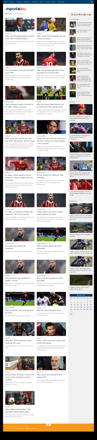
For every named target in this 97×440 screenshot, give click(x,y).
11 (74, 304)
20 (81, 307)
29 (87, 309)
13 (81, 304)
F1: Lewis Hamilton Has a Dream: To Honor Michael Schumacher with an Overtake (80, 118)
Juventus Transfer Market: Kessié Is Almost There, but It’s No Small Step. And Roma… (84, 62)
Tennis (41, 2)
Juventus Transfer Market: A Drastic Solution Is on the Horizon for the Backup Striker (84, 93)
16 (90, 304)
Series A (7, 33)
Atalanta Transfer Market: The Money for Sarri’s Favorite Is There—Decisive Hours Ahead (84, 39)
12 (77, 304)
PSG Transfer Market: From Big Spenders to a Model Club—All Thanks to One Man (84, 55)
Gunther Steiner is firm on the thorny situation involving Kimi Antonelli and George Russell (80, 155)
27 (81, 309)
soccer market (41, 67)
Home (5, 2)
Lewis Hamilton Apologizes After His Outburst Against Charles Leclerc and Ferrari (80, 193)
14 (84, 304)
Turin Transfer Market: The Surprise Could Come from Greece (83, 86)
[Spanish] (75, 14)
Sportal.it (16, 428)
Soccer (11, 2)
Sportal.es (33, 428)
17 (71, 307)
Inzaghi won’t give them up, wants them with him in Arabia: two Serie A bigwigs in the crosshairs (51, 141)
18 (74, 307)
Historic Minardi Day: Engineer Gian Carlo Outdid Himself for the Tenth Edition (80, 174)
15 (87, 304)
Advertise (27, 426)
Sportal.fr (27, 428)
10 (71, 304)
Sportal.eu (21, 428)
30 (90, 309)
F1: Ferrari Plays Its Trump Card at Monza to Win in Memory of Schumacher (80, 137)
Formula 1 (19, 2)
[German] (80, 14)
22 (87, 307)
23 (90, 307)
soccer (7, 275)
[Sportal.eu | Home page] (15, 9)
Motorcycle (27, 2)
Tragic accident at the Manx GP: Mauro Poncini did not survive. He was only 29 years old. (81, 217)
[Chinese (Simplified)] (90, 14)
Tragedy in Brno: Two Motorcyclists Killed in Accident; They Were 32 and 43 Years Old (81, 270)
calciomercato (41, 209)
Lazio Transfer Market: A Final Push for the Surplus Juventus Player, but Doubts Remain (84, 24)
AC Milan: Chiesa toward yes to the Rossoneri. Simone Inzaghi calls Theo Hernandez (19, 177)
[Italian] (82, 14)
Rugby (53, 2)
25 (74, 309)
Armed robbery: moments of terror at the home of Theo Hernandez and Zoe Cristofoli (19, 377)
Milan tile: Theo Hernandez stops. (49, 310)
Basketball (35, 2)
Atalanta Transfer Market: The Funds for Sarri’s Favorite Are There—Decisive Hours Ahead (84, 47)
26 (77, 309)
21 (84, 307)
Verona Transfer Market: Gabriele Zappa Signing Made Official (84, 70)
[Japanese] (87, 14)
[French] (77, 14)
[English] (72, 14)
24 (71, 309)
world (39, 338)
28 (84, 309)
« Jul (71, 314)
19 (77, 307)
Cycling (48, 2)
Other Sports (60, 2)
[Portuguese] (85, 14)
